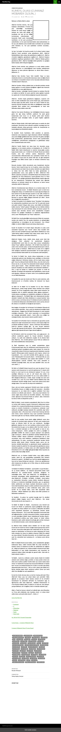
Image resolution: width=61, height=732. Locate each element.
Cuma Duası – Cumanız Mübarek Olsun (23, 622)
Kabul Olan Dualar (30, 662)
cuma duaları (36, 637)
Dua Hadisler (16, 648)
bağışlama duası (38, 635)
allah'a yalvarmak (17, 635)
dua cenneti (24, 641)
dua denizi (40, 641)
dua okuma (38, 652)
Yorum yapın (30, 16)
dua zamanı (41, 658)
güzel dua (34, 660)
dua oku (31, 652)
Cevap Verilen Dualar (18, 637)
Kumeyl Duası (41, 662)
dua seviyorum (25, 654)
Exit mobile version (30, 730)
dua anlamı (20, 639)
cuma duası (44, 637)
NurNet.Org (6, 2)
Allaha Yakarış (28, 635)
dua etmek (45, 643)
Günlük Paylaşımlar (17, 8)
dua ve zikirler (16, 658)
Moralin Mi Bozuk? (16, 669)
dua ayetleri (42, 639)
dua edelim (23, 643)
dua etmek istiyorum (18, 645)
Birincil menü (59, 2)
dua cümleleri (32, 641)
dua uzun (15, 656)
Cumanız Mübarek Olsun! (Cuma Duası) (23, 628)
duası (28, 660)
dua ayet (34, 639)
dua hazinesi (25, 648)
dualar (15, 660)
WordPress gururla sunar (7, 725)
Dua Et (39, 643)
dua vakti (22, 656)
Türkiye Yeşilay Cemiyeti (17, 675)
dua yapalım (25, 658)
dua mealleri (38, 650)
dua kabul (15, 650)
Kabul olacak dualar (18, 662)
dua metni (24, 652)
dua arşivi (27, 639)
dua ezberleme (44, 645)
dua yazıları (34, 658)
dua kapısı (22, 650)
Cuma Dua (28, 637)
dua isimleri (32, 648)
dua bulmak (16, 641)
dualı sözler (22, 660)
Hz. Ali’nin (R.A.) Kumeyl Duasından (21, 617)
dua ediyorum (31, 643)
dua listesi (30, 650)
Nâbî (23, 16)
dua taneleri (42, 654)
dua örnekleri (16, 654)
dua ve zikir (40, 656)
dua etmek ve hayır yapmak (32, 645)
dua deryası (16, 643)
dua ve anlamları (31, 656)
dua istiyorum (41, 648)
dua (14, 639)
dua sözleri (34, 654)
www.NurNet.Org (17, 597)
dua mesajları (16, 652)
